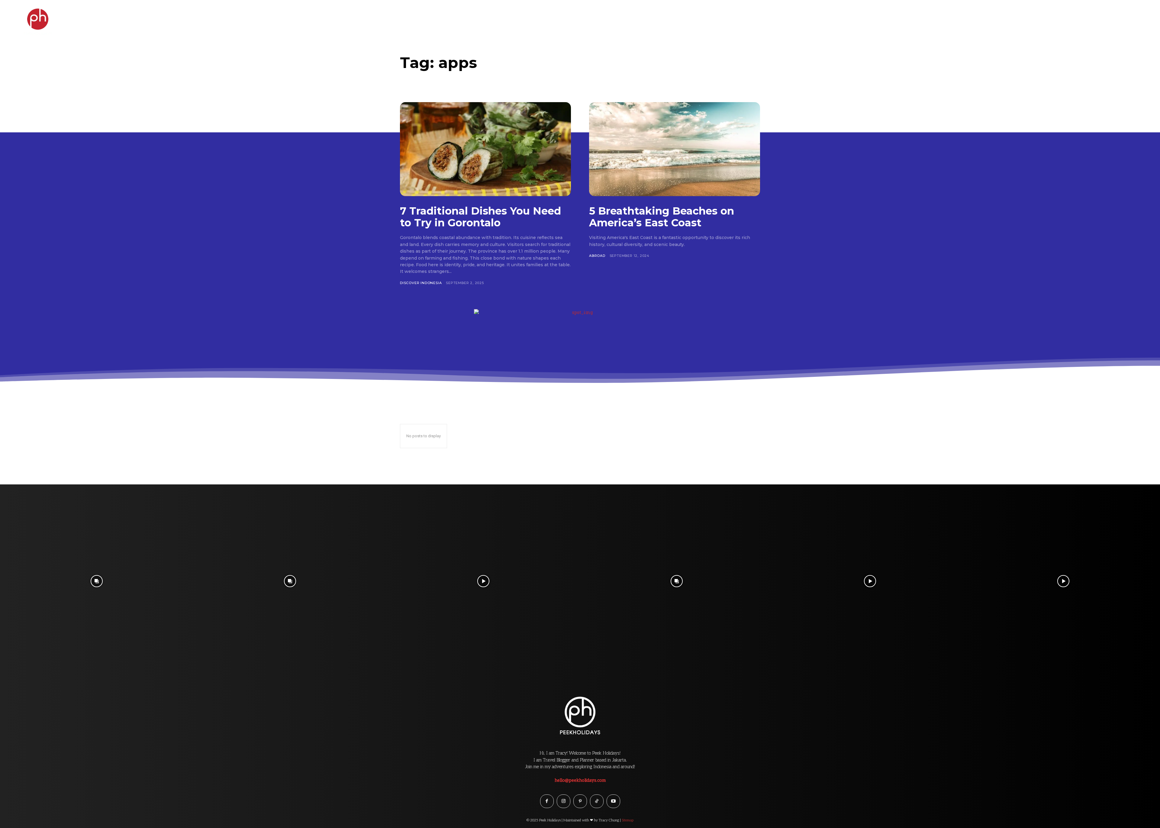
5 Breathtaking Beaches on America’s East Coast (661, 217)
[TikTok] (597, 801)
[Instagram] (563, 801)
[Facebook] (547, 801)
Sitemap (627, 820)
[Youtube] (613, 801)
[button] (1142, 16)
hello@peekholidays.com (580, 780)
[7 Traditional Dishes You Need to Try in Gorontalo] (485, 149)
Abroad (597, 256)
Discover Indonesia (421, 283)
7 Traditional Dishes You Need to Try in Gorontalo (480, 217)
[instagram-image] (96, 581)
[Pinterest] (580, 801)
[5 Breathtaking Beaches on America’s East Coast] (674, 149)
